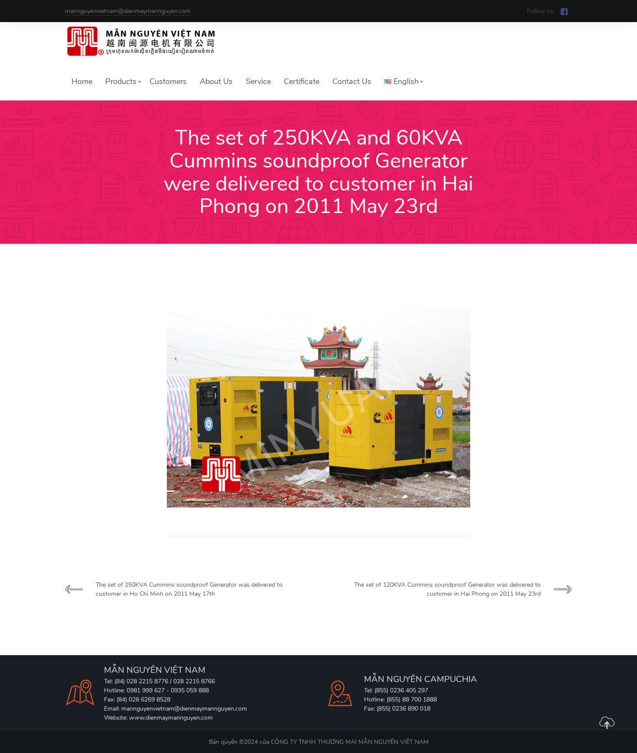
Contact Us (351, 81)
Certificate (301, 81)
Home (82, 81)
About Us (216, 81)
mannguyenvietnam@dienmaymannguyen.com (128, 11)
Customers (168, 81)
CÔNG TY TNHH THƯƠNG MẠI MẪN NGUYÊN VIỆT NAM (350, 742)
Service (258, 81)
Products (120, 81)
